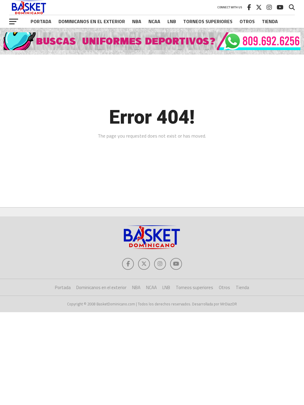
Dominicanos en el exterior (91, 21)
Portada (41, 21)
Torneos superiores (207, 21)
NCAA (154, 21)
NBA (136, 21)
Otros (247, 21)
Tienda (270, 21)
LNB (171, 21)
